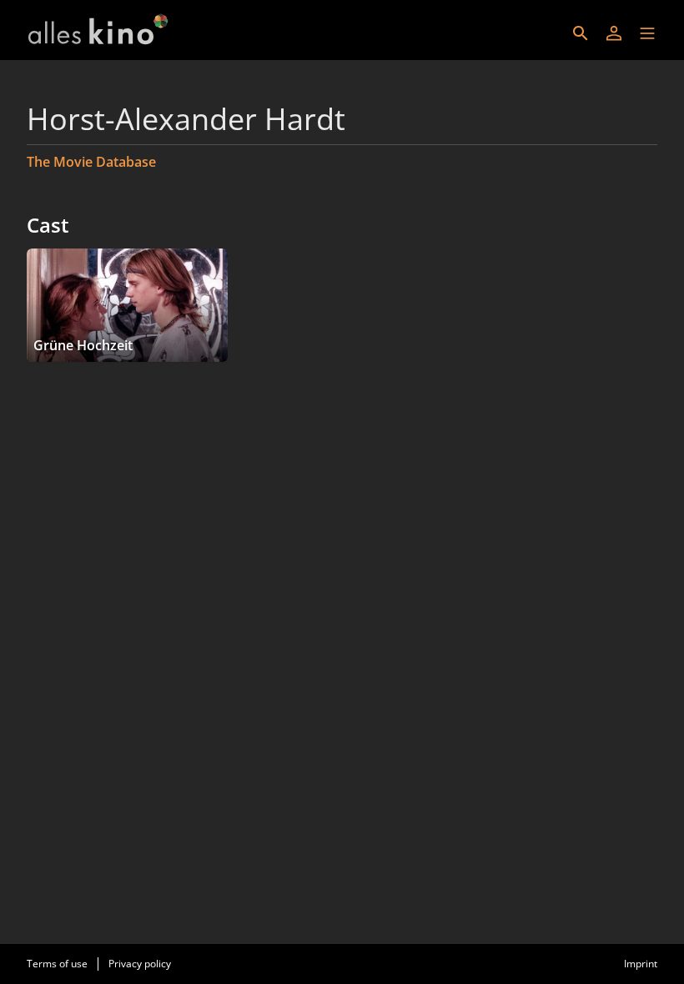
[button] (647, 33)
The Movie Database (91, 162)
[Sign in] (614, 33)
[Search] (580, 33)
